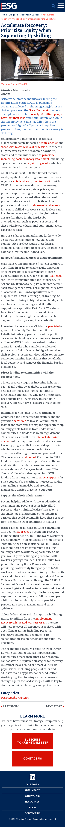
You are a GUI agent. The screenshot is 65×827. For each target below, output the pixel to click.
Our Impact (32, 790)
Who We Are (32, 796)
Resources (32, 801)
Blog (32, 807)
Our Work (32, 784)
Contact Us (33, 813)
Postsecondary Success (15, 697)
